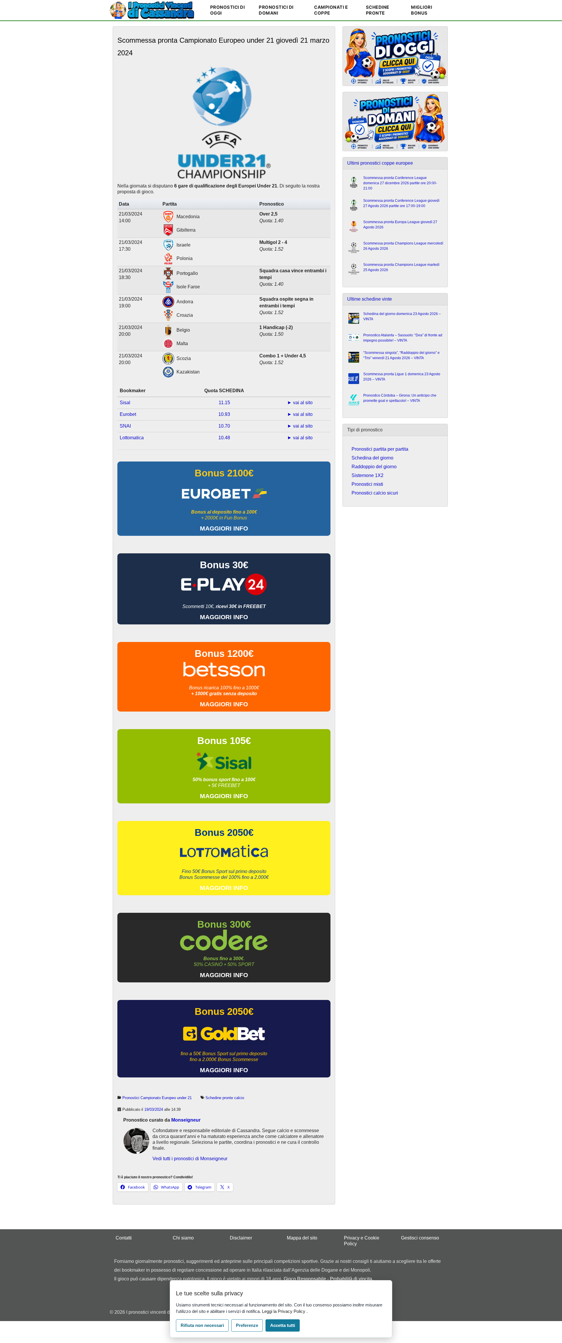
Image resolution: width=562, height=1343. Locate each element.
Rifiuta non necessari (202, 1325)
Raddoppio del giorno (374, 466)
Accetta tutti (282, 1325)
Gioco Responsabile (305, 1278)
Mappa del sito (302, 1237)
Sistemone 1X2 (367, 475)
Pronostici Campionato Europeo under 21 (157, 1098)
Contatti (124, 1237)
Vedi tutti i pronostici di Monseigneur (190, 1158)
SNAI (125, 425)
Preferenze (247, 1325)
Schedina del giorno (372, 457)
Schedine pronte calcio (224, 1098)
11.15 (224, 402)
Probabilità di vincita (351, 1278)
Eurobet (128, 414)
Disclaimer (241, 1237)
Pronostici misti (367, 484)
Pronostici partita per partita (380, 449)
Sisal (125, 402)
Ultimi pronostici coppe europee (380, 163)
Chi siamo (183, 1237)
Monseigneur (186, 1120)
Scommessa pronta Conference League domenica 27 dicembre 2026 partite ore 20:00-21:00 (400, 183)
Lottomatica (132, 437)
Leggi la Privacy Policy (284, 1311)
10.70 (224, 425)
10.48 (224, 437)
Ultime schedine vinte (369, 299)
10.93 (224, 414)
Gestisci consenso (420, 1237)
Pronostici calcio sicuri (375, 492)
